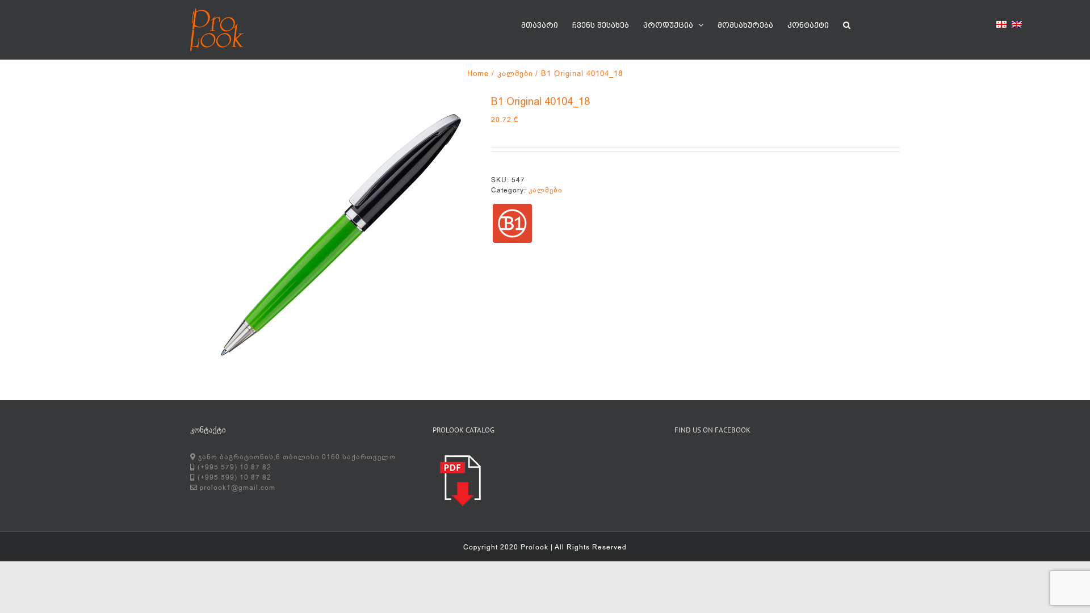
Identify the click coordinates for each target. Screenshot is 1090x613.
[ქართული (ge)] (1001, 26)
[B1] (512, 223)
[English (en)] (1017, 26)
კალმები (546, 190)
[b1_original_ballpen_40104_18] (332, 235)
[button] (846, 24)
